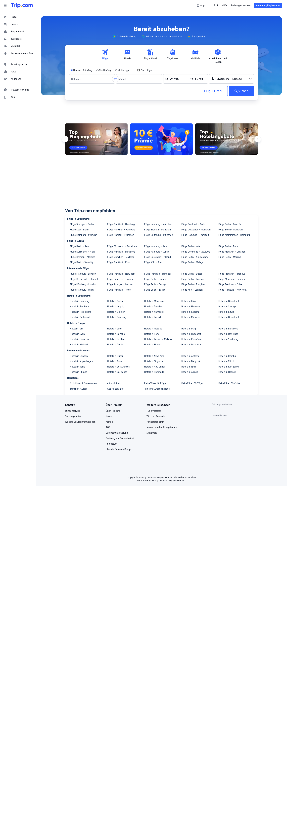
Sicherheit (151, 432)
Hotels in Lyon (77, 334)
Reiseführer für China (229, 383)
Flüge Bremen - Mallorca (82, 257)
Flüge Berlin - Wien (191, 246)
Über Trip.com (113, 411)
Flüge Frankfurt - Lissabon (231, 251)
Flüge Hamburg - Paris (155, 246)
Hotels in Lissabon (79, 339)
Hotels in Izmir (188, 366)
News (109, 416)
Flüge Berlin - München (230, 229)
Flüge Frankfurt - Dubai (230, 284)
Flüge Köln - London (192, 289)
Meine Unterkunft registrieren (161, 427)
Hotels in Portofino (191, 339)
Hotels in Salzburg (116, 334)
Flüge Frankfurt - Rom (118, 262)
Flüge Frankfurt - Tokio (119, 289)
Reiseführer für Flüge (155, 383)
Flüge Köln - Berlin (79, 229)
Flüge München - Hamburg (121, 229)
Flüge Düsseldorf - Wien (82, 251)
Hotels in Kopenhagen (81, 361)
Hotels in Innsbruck (117, 339)
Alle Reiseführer (115, 388)
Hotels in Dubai (115, 356)
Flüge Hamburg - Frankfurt (195, 235)
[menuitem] (18, 17)
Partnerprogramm (155, 421)
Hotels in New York (154, 356)
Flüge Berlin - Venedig (81, 262)
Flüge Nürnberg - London (83, 284)
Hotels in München (154, 301)
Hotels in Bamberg (116, 317)
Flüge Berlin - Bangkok (193, 284)
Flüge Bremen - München (157, 229)
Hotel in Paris (76, 328)
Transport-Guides (78, 388)
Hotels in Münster (190, 317)
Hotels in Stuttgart (227, 306)
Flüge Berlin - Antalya (155, 284)
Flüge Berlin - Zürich (154, 289)
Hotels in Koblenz (190, 312)
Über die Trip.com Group (118, 449)
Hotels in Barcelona (228, 328)
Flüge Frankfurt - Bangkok (157, 273)
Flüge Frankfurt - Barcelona (121, 251)
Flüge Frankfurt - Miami (82, 289)
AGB (108, 427)
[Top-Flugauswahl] (96, 139)
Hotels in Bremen (116, 312)
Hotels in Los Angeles (118, 366)
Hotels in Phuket (78, 372)
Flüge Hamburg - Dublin (156, 251)
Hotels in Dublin (115, 344)
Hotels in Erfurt (226, 312)
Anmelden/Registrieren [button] (267, 5)
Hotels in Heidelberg (80, 312)
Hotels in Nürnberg (154, 312)
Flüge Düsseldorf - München (196, 229)
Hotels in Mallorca (153, 328)
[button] (5, 5)
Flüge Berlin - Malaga (192, 262)
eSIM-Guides (113, 383)
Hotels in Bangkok (190, 361)
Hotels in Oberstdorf (228, 317)
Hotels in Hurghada (154, 372)
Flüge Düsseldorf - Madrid (157, 257)
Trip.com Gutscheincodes (157, 388)
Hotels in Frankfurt (79, 306)
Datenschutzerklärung (117, 432)
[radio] (81, 70)
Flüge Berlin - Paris (79, 246)
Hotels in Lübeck (152, 317)
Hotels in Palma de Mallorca (158, 339)
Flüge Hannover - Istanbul (120, 279)
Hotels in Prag (188, 328)
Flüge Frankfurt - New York (121, 273)
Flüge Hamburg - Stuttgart (83, 235)
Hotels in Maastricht (191, 344)
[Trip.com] (22, 5)
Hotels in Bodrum (227, 372)
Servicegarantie (73, 416)
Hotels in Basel (114, 361)
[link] (200, 5)
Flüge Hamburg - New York (232, 289)
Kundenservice (72, 411)
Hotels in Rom (151, 334)
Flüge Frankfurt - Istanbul (231, 273)
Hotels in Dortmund (80, 317)
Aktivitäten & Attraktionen (83, 383)
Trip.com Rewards (155, 416)
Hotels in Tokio (77, 366)
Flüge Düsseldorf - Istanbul (84, 279)
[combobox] (76, 79)
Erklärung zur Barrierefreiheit (120, 438)
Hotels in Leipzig (115, 306)
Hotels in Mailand (79, 344)
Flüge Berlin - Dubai (191, 273)
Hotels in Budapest (191, 334)
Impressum (111, 443)
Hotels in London (79, 356)
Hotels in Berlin (115, 301)
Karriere (109, 421)
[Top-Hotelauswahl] (226, 139)
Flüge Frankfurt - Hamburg (121, 224)
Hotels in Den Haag (228, 334)
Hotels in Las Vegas (117, 372)
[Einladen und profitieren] (161, 139)
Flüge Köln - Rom (153, 262)
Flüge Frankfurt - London (83, 273)
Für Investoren (153, 411)
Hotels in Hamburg (79, 301)
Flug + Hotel (213, 91)
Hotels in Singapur (153, 361)
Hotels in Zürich (226, 361)
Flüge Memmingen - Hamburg (234, 235)
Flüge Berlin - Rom (228, 246)
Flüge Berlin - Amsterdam (194, 257)
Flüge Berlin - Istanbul (155, 279)
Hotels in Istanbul (227, 356)
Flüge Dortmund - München (158, 235)
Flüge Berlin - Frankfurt (230, 224)
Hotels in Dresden (153, 306)
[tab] (105, 56)
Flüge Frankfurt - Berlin (193, 224)
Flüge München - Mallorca (120, 257)
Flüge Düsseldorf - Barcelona (122, 246)
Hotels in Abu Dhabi (154, 366)
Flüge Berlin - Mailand (229, 257)
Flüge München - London (231, 279)
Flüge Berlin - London (192, 279)
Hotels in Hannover (191, 306)
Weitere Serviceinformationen (80, 421)
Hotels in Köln (188, 301)
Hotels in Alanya (189, 372)
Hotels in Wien (114, 328)
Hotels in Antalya (190, 356)
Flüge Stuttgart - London (120, 284)
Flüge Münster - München (120, 235)
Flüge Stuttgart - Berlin (82, 224)
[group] (124, 36)
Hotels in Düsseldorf (228, 301)
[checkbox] (144, 70)
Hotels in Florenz (152, 344)
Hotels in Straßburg (228, 339)
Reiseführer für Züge (192, 383)
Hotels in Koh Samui (228, 366)
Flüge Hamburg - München (158, 224)
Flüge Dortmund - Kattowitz (195, 251)
